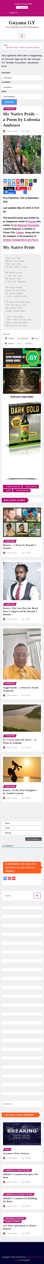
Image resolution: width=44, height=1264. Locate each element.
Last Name (6, 82)
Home (5, 45)
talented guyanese (22, 490)
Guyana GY (22, 22)
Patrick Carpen (12, 131)
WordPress (30, 1257)
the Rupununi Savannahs (26, 225)
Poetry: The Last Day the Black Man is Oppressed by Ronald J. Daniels (20, 611)
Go (37, 895)
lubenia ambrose (31, 486)
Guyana (32, 221)
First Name (6, 72)
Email (4, 91)
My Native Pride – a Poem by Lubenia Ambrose (22, 47)
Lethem (20, 232)
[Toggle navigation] (22, 36)
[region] (22, 469)
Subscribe (9, 102)
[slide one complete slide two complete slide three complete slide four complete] (22, 469)
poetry (8, 490)
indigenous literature (13, 486)
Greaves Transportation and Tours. (20, 239)
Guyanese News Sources (16, 1153)
